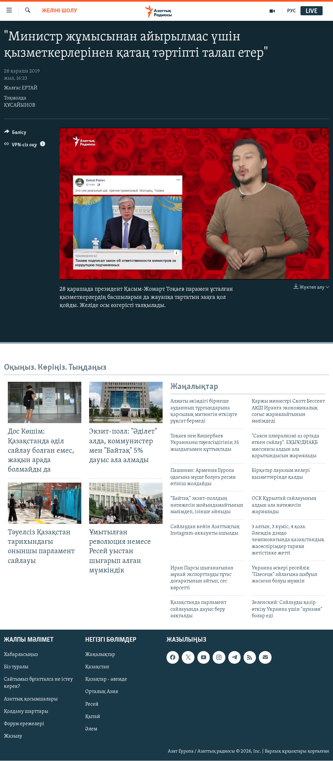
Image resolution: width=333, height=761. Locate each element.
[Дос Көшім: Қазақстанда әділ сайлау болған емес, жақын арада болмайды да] (44, 402)
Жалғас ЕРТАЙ (20, 88)
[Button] (15, 134)
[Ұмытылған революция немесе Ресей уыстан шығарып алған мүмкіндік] (126, 503)
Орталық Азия (101, 692)
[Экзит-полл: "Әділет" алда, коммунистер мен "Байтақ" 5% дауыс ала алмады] (126, 402)
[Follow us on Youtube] (203, 657)
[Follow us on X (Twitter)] (188, 657)
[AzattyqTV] (272, 11)
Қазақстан (97, 667)
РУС (291, 11)
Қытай (92, 716)
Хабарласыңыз (21, 655)
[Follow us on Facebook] (172, 657)
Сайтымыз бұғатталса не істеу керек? (38, 683)
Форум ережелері (24, 724)
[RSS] (250, 657)
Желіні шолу (59, 11)
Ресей (92, 704)
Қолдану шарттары (26, 711)
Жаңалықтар (100, 655)
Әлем (91, 729)
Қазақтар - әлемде (106, 679)
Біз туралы (16, 667)
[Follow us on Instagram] (219, 657)
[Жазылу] (265, 657)
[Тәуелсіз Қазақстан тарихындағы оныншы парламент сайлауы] (44, 503)
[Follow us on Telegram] (234, 657)
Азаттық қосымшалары (31, 699)
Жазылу (13, 736)
